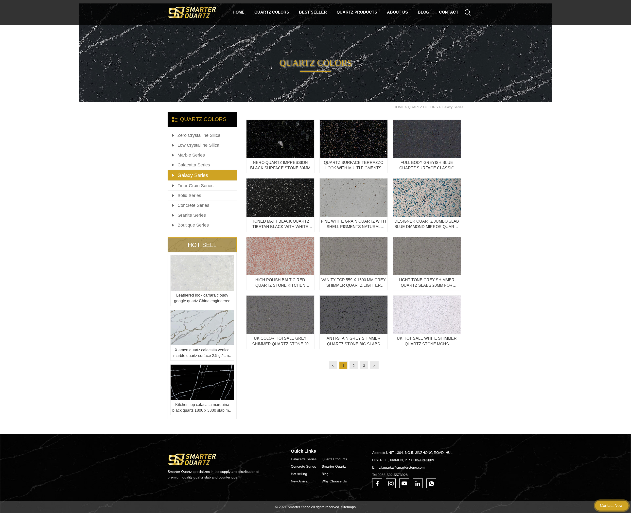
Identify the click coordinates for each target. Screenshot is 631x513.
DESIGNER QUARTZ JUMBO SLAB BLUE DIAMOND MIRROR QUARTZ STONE (426, 224)
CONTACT (448, 12)
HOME (399, 107)
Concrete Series (193, 205)
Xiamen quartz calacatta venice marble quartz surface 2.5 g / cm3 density (202, 353)
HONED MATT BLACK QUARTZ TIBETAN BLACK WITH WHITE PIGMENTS (280, 224)
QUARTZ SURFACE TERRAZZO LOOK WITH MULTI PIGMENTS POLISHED (353, 165)
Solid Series (189, 195)
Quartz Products (334, 459)
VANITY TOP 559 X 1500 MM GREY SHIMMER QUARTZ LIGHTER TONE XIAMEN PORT (353, 283)
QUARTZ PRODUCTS (357, 12)
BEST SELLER (313, 12)
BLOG (423, 12)
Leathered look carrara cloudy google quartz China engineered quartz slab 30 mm (202, 298)
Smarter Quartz (334, 466)
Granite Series (191, 215)
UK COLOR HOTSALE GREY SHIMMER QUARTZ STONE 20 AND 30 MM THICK (280, 341)
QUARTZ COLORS (271, 12)
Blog (325, 474)
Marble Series (191, 155)
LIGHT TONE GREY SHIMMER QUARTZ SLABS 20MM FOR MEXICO (427, 283)
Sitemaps (348, 507)
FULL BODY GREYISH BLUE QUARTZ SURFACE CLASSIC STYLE (426, 165)
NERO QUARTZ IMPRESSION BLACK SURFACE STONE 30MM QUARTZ (280, 165)
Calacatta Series (193, 164)
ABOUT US (397, 12)
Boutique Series (193, 225)
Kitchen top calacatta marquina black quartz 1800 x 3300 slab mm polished (202, 408)
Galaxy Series (452, 107)
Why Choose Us (334, 481)
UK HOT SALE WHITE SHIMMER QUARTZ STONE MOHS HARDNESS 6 (427, 341)
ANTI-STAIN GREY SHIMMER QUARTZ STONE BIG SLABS (354, 341)
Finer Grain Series (195, 185)
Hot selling (299, 474)
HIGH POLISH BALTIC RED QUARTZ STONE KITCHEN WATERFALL (280, 283)
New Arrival (299, 481)
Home (239, 12)
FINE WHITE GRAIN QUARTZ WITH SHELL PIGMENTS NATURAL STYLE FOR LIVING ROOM (353, 224)
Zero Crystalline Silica (198, 135)
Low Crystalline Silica (198, 145)
